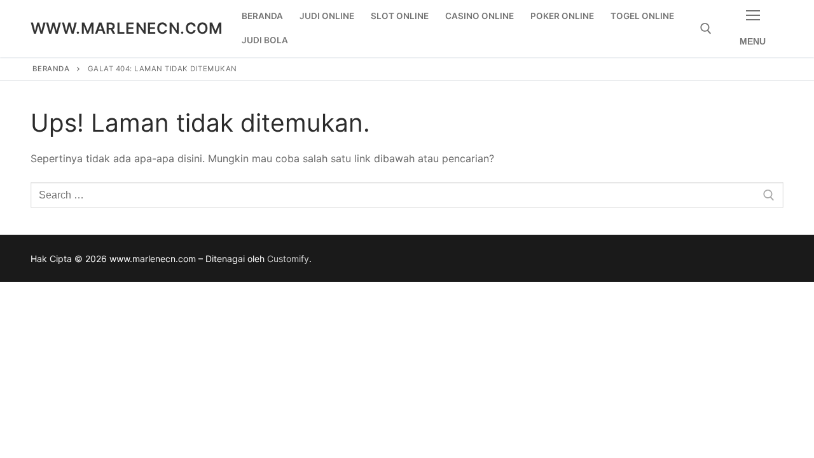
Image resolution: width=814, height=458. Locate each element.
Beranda (51, 68)
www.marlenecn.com (127, 28)
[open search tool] (706, 28)
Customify (288, 258)
